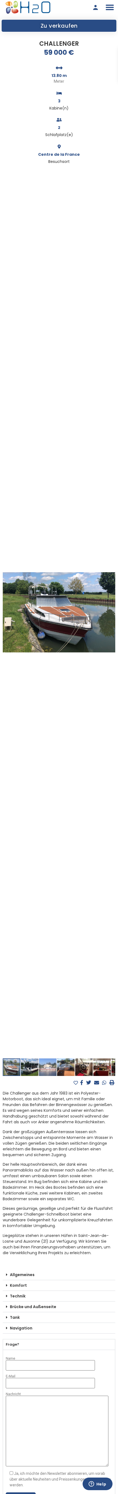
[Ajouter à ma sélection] (76, 1083)
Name (10, 1358)
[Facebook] (82, 1082)
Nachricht (13, 1394)
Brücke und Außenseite (33, 1306)
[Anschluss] (95, 7)
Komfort (18, 1285)
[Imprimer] (112, 1082)
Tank (15, 1317)
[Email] (97, 1082)
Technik (18, 1296)
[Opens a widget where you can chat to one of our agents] (97, 1484)
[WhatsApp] (105, 1082)
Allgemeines (22, 1274)
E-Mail (10, 1376)
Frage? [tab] (12, 1344)
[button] (109, 7)
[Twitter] (89, 1082)
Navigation (21, 1328)
